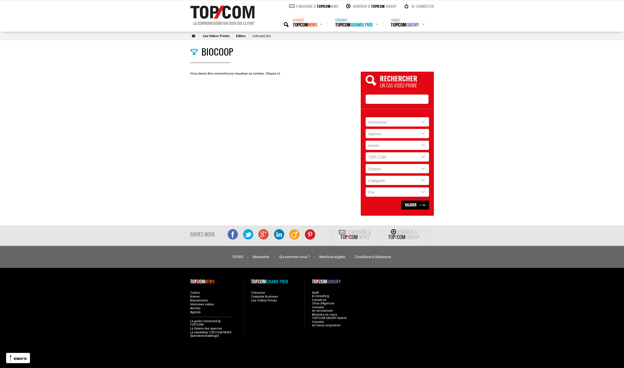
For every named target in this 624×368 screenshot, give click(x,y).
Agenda (195, 312)
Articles (195, 308)
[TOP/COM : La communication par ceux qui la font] (222, 23)
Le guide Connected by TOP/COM (205, 323)
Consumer (258, 292)
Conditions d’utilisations (373, 257)
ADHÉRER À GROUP (375, 6)
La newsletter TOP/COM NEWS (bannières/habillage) (210, 334)
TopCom (305, 22)
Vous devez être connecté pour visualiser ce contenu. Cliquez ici (235, 73)
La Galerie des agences (206, 328)
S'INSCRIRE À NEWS (317, 6)
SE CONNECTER (422, 6)
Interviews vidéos (202, 304)
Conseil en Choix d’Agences (323, 301)
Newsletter (261, 257)
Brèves (195, 296)
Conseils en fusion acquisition (326, 323)
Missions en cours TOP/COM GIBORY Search (329, 316)
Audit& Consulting (320, 294)
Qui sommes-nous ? (294, 257)
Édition (240, 36)
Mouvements (199, 300)
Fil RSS (238, 257)
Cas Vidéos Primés (216, 36)
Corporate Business (264, 296)
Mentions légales (332, 257)
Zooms (195, 292)
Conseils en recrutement (322, 309)
